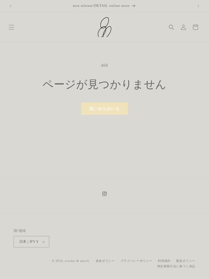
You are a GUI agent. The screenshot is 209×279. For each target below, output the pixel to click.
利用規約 (164, 260)
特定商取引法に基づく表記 (176, 266)
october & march (77, 260)
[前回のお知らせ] (11, 6)
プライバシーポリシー (136, 260)
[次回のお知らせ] (198, 6)
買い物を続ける (104, 109)
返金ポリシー (105, 260)
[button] (11, 27)
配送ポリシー (185, 260)
